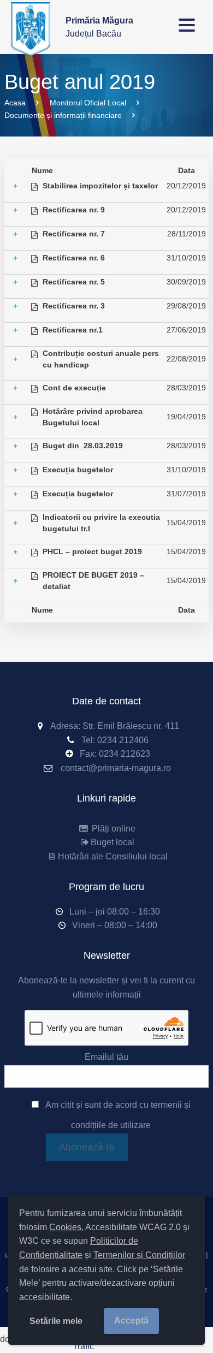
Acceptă (131, 1320)
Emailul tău (106, 1056)
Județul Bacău (99, 27)
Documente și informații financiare (63, 115)
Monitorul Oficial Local (88, 102)
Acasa (15, 102)
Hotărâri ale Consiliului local (112, 856)
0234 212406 (123, 740)
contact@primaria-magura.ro (116, 768)
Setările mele (55, 1321)
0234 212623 (124, 753)
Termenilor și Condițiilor (139, 1255)
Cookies (65, 1227)
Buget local (112, 842)
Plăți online (112, 828)
